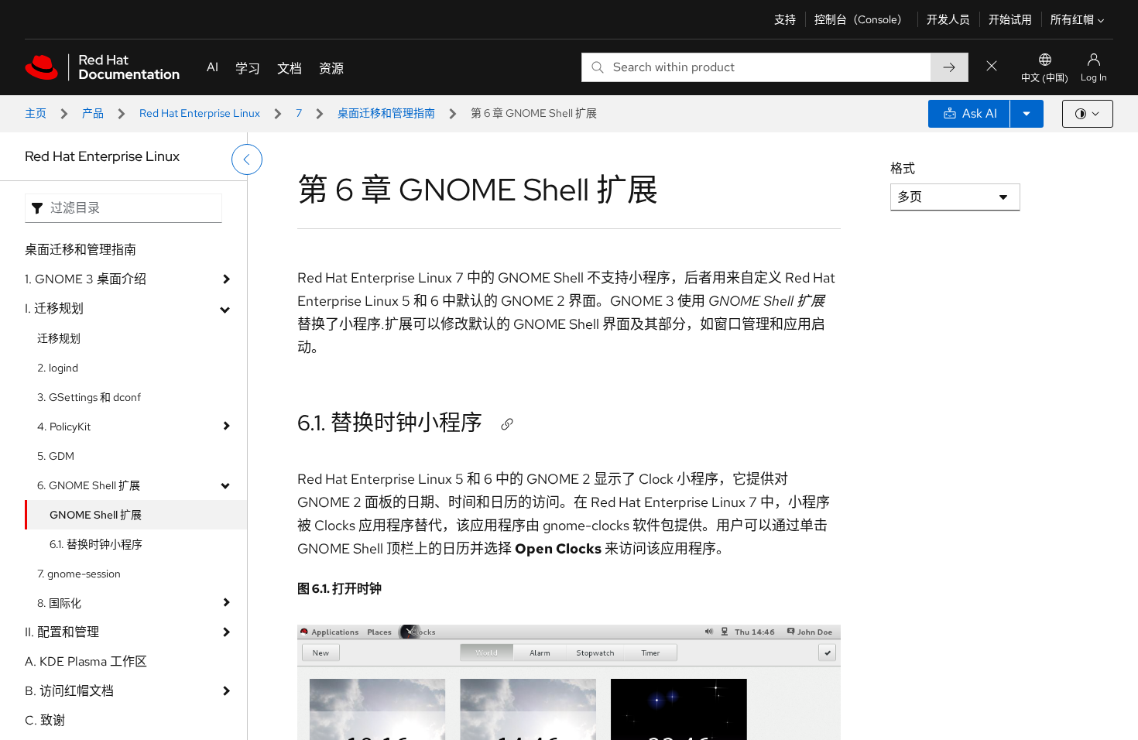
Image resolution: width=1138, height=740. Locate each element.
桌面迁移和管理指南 (386, 113)
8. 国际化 (59, 603)
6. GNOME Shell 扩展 (88, 485)
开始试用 (1010, 19)
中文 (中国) (1044, 78)
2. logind (57, 368)
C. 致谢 (45, 720)
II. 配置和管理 (62, 632)
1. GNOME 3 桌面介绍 (85, 279)
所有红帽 (1072, 19)
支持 (785, 19)
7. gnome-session (79, 574)
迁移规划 (59, 338)
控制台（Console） (861, 19)
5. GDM (55, 456)
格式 (902, 168)
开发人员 (948, 19)
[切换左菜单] (246, 159)
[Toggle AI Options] (1026, 114)
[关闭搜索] (992, 67)
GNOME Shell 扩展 (96, 515)
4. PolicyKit (64, 426)
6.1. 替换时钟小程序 (96, 544)
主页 (35, 113)
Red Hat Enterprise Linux (199, 113)
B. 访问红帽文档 (69, 691)
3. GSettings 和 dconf (89, 397)
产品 (93, 113)
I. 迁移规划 (54, 308)
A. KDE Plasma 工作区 (86, 661)
